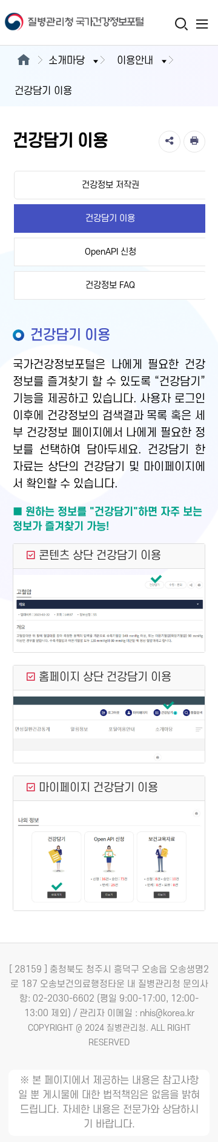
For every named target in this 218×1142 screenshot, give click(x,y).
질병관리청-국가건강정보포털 (54, 23)
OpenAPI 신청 (110, 252)
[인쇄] (194, 142)
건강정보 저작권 (110, 185)
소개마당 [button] (66, 60)
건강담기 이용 (110, 218)
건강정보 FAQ (110, 285)
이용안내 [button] (135, 60)
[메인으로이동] (23, 61)
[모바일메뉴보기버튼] (202, 23)
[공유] (169, 142)
